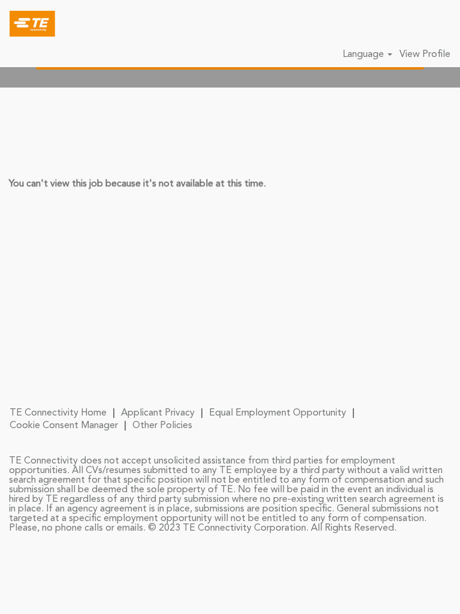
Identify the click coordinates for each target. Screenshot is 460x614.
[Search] (415, 23)
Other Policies (162, 426)
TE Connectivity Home (58, 413)
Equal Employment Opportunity (277, 413)
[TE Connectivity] (28, 23)
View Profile (425, 54)
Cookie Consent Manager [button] (64, 426)
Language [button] (364, 54)
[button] (445, 24)
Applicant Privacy (158, 413)
